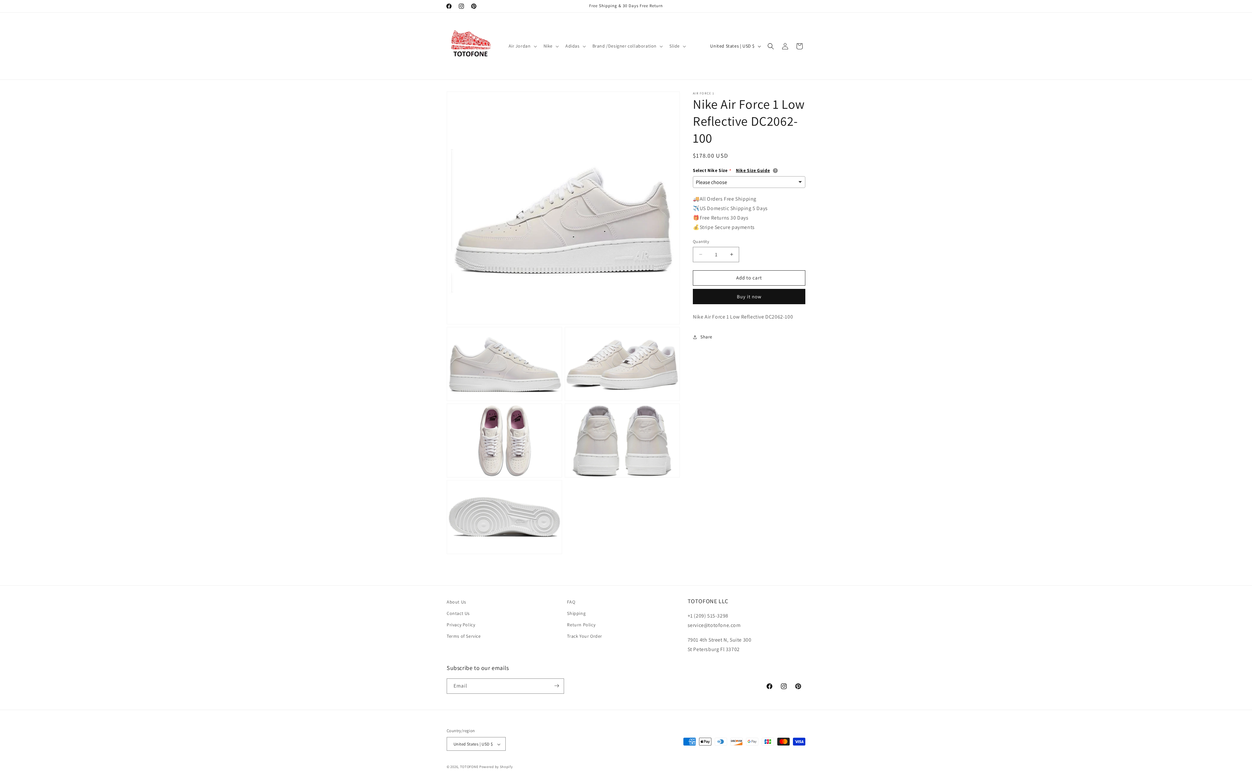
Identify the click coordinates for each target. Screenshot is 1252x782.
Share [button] (706, 337)
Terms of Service (464, 636)
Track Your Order (584, 636)
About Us (456, 602)
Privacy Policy (461, 625)
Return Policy (581, 625)
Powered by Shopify (496, 767)
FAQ (571, 602)
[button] (522, 46)
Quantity (701, 241)
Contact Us (458, 613)
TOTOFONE (469, 767)
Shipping (576, 613)
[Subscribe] (556, 685)
